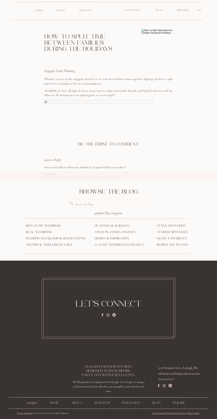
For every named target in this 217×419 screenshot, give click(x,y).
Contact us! (51, 343)
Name (48, 219)
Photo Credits (193, 413)
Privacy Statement (25, 413)
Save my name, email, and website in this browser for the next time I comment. (90, 259)
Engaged (49, 71)
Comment (51, 174)
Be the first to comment (108, 144)
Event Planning (65, 71)
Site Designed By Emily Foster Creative (169, 413)
